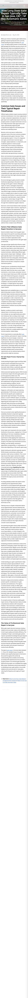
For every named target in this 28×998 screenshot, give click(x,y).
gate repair (10, 650)
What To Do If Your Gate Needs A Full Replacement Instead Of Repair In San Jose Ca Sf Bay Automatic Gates (15, 680)
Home (2, 23)
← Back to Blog (5, 689)
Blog (6, 23)
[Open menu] (24, 6)
